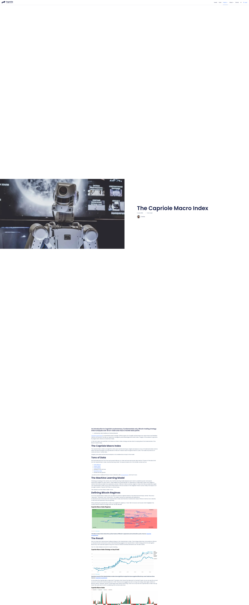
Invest (215, 2)
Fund (220, 2)
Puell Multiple (97, 467)
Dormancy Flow (98, 471)
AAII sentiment (124, 475)
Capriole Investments (96, 435)
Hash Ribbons (97, 464)
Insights (225, 2)
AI (240, 2)
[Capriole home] (7, 2)
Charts (237, 2)
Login (246, 2)
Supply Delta (97, 466)
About (231, 2)
